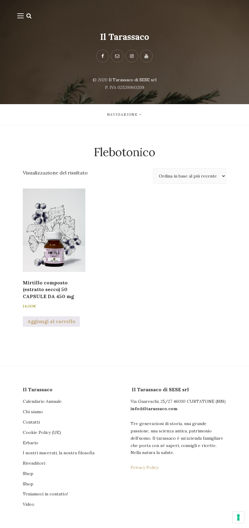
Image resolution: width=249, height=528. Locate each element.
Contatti (31, 422)
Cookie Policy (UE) (42, 432)
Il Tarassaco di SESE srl (132, 80)
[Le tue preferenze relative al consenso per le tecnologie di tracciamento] (238, 517)
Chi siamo (33, 411)
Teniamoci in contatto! (45, 494)
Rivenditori (34, 463)
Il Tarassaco (124, 36)
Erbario (30, 442)
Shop (28, 473)
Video (28, 504)
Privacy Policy (145, 467)
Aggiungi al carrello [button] (51, 321)
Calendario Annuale (42, 401)
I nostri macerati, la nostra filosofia (58, 453)
